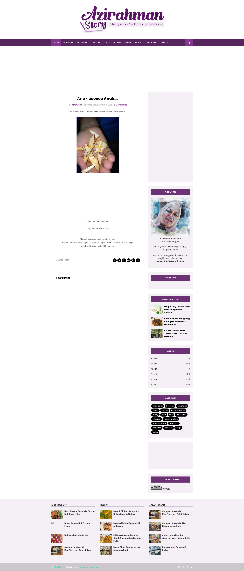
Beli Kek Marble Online (76, 535)
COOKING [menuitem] (96, 42)
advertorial (182, 406)
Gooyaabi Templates (88, 567)
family (155, 414)
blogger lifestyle (178, 410)
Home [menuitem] (56, 42)
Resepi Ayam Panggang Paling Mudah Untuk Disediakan (177, 321)
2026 (171, 358)
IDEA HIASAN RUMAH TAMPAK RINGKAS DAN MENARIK (176, 333)
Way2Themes (60, 567)
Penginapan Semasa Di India (174, 549)
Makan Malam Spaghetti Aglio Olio (126, 525)
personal (168, 428)
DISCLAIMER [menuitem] (150, 42)
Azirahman (77, 104)
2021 (171, 384)
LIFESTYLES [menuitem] (82, 42)
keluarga (156, 419)
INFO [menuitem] (107, 42)
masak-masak (159, 423)
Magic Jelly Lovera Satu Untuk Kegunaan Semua (177, 309)
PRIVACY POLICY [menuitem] (133, 42)
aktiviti (155, 410)
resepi (178, 428)
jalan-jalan (181, 414)
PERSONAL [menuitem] (68, 42)
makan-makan (171, 419)
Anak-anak (63, 259)
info (171, 414)
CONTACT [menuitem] (166, 42)
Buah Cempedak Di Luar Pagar (77, 525)
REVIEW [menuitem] (117, 42)
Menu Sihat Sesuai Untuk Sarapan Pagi (126, 549)
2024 (171, 369)
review (155, 432)
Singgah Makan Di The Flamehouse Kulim (174, 525)
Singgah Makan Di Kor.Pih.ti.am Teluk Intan (77, 549)
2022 (171, 379)
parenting (157, 428)
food (164, 414)
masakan (174, 423)
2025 (171, 363)
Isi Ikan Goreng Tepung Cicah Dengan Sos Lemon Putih (127, 538)
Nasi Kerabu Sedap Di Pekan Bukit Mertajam (79, 513)
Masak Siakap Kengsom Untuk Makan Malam (126, 513)
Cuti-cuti (170, 406)
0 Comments (120, 104)
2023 (171, 374)
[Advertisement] (122, 72)
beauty (165, 410)
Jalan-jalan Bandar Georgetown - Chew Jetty (176, 537)
